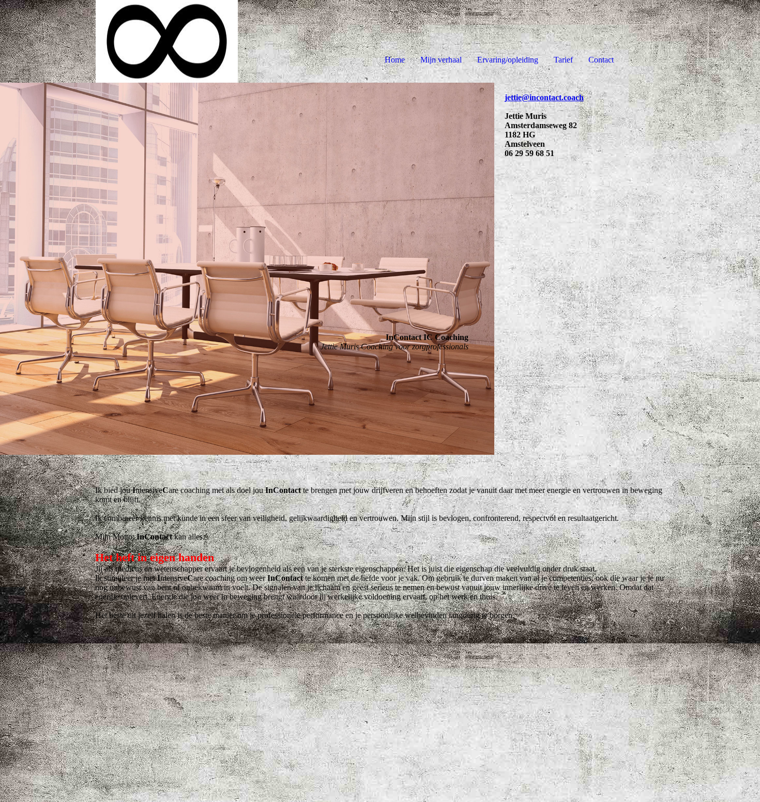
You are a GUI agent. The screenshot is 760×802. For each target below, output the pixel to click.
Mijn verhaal (441, 59)
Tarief (563, 59)
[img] (119, 41)
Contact (601, 59)
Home (395, 59)
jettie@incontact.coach (544, 97)
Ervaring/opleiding (507, 59)
